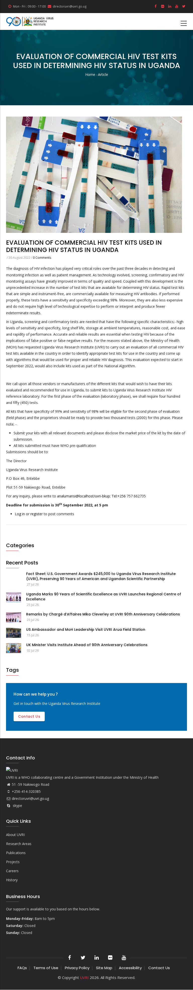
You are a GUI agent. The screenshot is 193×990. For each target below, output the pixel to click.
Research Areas (18, 843)
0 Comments (42, 257)
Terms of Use (45, 967)
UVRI (84, 977)
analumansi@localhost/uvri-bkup (83, 496)
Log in (20, 513)
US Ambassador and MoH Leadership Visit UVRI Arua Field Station (85, 629)
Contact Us (159, 967)
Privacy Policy (77, 967)
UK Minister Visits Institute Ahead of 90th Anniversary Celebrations (87, 644)
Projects (13, 861)
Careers (12, 870)
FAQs (22, 967)
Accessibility (130, 967)
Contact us (29, 716)
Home (90, 74)
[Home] (30, 21)
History (12, 879)
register (36, 513)
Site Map (104, 967)
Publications (16, 852)
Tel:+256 (119, 496)
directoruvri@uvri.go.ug (30, 798)
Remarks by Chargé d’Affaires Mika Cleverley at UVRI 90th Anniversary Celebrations (103, 614)
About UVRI (15, 834)
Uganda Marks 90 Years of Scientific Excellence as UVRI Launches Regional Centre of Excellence (103, 597)
